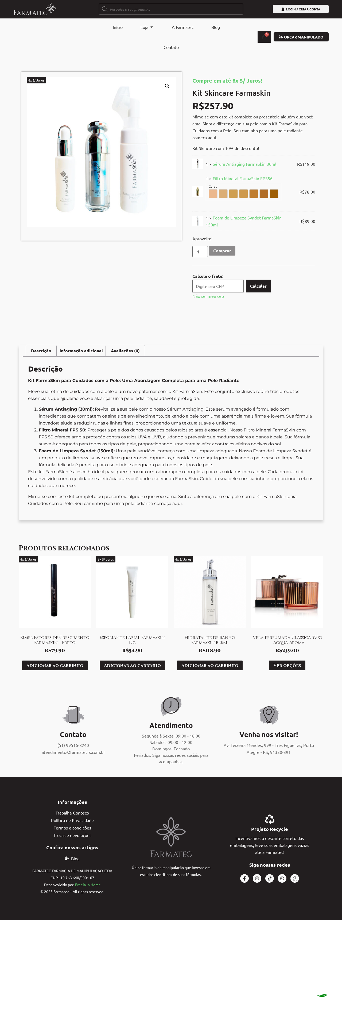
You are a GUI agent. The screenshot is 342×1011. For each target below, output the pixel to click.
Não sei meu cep (208, 296)
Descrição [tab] (41, 350)
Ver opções (287, 665)
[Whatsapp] (282, 878)
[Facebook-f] (244, 878)
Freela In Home (88, 884)
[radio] (213, 193)
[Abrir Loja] (152, 27)
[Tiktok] (269, 878)
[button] (167, 86)
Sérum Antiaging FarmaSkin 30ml (244, 164)
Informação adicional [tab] (81, 350)
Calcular (258, 286)
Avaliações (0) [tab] (125, 350)
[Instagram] (257, 878)
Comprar (222, 250)
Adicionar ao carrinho (54, 665)
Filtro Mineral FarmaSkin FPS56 (243, 178)
